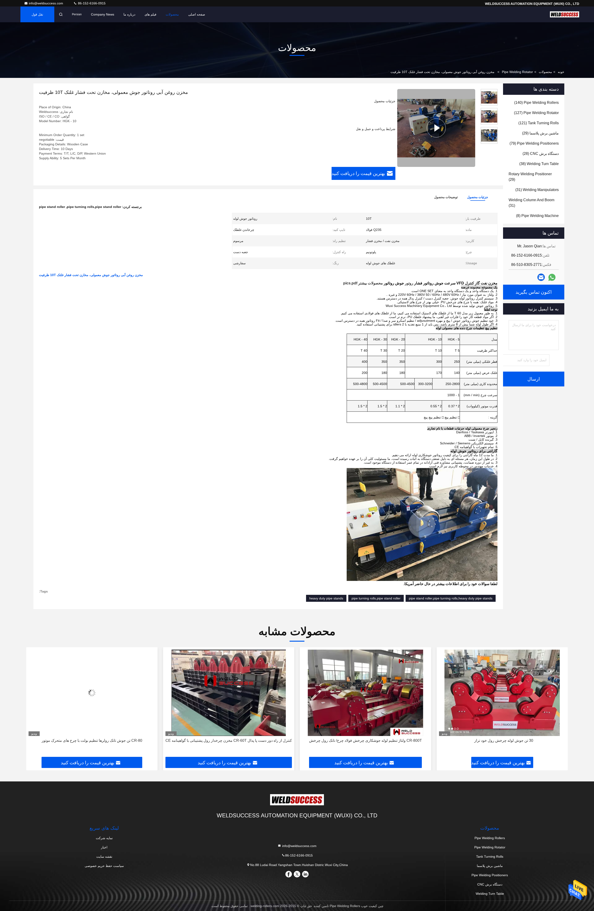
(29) (540, 133)
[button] (559, 703)
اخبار (104, 847)
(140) (536, 103)
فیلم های (150, 14)
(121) (538, 123)
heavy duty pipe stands (326, 598)
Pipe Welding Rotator (517, 72)
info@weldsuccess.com (46, 3)
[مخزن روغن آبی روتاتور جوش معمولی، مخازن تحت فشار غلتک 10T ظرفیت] (436, 128)
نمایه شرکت (104, 838)
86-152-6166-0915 (91, 3)
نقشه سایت (104, 856)
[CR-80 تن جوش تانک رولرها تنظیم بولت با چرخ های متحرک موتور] (228, 693)
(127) (536, 113)
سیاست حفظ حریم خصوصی (104, 866)
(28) (541, 154)
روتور (409, 283)
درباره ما (129, 14)
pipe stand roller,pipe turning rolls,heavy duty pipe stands (450, 598)
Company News (102, 14)
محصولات (172, 14)
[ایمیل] (541, 277)
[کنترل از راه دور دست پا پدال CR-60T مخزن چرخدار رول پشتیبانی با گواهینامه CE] (365, 693)
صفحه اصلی (196, 14)
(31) (537, 190)
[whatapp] (552, 277)
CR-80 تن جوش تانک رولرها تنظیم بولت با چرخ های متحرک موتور (228, 740)
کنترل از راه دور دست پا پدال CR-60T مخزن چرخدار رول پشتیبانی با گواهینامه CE (365, 740)
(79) (534, 143)
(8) (537, 216)
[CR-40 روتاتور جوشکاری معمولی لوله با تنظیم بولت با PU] (92, 693)
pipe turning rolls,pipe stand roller (376, 598)
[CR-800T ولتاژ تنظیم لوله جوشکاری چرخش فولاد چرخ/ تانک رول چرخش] (502, 693)
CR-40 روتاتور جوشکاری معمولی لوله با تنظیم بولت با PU (91, 740)
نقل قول (37, 14)
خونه (561, 72)
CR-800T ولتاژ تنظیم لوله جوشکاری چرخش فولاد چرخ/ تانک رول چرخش (502, 740)
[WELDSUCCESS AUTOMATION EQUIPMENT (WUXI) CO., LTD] (564, 14)
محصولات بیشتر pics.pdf (363, 283)
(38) (539, 164)
